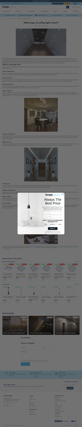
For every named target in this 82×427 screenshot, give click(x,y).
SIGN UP (52, 228)
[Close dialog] (63, 194)
